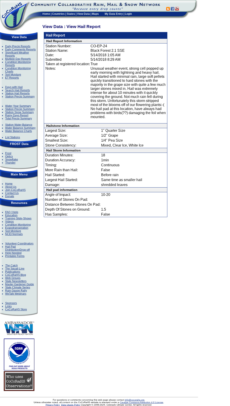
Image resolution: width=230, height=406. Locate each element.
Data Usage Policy (70, 405)
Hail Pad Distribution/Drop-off (17, 248)
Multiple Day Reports (18, 58)
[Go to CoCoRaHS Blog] (168, 9)
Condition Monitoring (18, 224)
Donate (9, 196)
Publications (12, 271)
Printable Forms (14, 256)
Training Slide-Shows (18, 218)
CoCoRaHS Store (16, 309)
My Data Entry (114, 13)
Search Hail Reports (17, 90)
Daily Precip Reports (17, 46)
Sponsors (11, 303)
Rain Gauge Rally (16, 290)
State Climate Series (17, 287)
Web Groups (12, 278)
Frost (8, 153)
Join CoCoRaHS (15, 190)
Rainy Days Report (16, 115)
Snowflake (11, 159)
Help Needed (13, 253)
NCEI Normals (14, 234)
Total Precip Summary (18, 118)
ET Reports (12, 77)
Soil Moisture (13, 74)
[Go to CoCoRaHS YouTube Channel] (177, 9)
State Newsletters (16, 281)
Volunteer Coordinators (19, 243)
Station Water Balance (18, 124)
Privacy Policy (53, 405)
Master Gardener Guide (19, 284)
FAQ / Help (11, 212)
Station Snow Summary (19, 112)
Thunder (10, 162)
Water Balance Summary (20, 128)
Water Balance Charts (18, 131)
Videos (9, 221)
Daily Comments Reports (20, 49)
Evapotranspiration (16, 227)
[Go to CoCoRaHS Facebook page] (172, 9)
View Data (83, 13)
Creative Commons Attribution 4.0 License (141, 402)
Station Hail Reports (17, 93)
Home (46, 13)
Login (128, 13)
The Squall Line (14, 268)
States (71, 13)
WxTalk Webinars (15, 293)
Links (8, 306)
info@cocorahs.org (134, 400)
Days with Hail (14, 87)
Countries (58, 13)
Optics (9, 156)
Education (11, 215)
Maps (95, 13)
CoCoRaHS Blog (15, 274)
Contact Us (12, 193)
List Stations (12, 137)
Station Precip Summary (20, 96)
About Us (10, 186)
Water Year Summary (18, 106)
